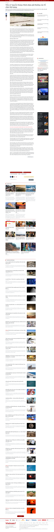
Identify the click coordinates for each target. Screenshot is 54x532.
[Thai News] (19, 520)
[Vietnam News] (34, 520)
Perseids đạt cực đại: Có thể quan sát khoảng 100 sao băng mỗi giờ (15, 483)
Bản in (6, 18)
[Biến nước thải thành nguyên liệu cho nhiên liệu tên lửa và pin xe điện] (31, 349)
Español (39, 0)
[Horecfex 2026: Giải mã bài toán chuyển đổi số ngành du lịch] (43, 91)
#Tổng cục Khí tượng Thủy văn (27, 172)
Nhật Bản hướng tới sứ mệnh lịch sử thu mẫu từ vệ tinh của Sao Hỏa (15, 314)
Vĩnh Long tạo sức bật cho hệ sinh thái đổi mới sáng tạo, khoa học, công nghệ (16, 339)
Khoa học (7, 2)
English (34, 0)
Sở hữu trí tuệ (21, 522)
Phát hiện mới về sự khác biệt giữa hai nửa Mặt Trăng (15, 423)
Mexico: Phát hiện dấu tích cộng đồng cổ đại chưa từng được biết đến (15, 262)
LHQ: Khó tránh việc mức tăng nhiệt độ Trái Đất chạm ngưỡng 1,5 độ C (10, 211)
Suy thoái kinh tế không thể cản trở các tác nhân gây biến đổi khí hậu (30, 193)
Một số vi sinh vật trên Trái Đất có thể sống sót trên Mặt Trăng (16, 296)
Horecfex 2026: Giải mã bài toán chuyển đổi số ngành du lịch (43, 97)
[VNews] (47, 520)
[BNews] (10, 520)
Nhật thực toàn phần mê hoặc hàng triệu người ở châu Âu (16, 500)
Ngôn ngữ (34, 522)
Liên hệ (46, 522)
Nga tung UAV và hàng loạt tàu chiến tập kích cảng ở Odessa (40, 117)
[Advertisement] (22, 164)
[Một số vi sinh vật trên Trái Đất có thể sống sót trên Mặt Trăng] (31, 298)
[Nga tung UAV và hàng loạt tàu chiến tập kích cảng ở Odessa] (46, 117)
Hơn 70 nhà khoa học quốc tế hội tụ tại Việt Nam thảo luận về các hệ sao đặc (15, 415)
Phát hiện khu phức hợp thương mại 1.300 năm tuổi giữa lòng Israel (16, 432)
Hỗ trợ (31, 522)
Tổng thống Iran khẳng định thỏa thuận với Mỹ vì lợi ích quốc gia (40, 124)
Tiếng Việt (32, 0)
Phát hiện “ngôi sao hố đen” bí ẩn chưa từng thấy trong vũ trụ (15, 475)
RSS (29, 522)
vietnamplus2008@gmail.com (24, 527)
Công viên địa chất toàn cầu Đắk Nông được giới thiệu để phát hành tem (20, 193)
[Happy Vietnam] (22, 520)
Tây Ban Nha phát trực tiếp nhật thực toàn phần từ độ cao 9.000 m (42, 15)
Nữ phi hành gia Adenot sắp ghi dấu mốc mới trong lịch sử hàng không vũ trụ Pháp (15, 458)
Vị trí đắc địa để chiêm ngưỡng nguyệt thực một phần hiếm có (15, 288)
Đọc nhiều (40, 13)
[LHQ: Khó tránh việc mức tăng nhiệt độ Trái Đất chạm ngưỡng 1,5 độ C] (10, 205)
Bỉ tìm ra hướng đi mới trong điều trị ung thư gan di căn (42, 20)
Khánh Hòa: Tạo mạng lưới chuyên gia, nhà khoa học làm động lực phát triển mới (16, 322)
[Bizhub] (13, 520)
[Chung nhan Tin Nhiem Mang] (44, 524)
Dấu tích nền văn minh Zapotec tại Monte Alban (17, 330)
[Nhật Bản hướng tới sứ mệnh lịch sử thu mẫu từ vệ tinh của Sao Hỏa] (31, 315)
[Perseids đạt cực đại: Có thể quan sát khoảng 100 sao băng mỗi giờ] (31, 485)
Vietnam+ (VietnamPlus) (11, 0)
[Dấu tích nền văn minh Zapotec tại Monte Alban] (31, 333)
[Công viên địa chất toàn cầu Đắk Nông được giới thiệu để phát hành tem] (21, 188)
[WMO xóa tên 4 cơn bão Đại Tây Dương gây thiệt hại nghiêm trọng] (10, 188)
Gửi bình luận (31, 179)
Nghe (40, 119)
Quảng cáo (43, 522)
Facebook (6, 14)
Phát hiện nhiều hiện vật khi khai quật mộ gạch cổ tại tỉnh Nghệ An (15, 492)
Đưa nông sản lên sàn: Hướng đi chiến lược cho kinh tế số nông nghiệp (40, 131)
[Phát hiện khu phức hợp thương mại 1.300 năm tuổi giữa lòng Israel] (31, 434)
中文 (41, 0)
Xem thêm (20, 516)
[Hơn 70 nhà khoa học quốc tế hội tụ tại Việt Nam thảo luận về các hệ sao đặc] (31, 417)
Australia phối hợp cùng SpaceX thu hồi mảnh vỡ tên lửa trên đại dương (16, 373)
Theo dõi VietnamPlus (26, 176)
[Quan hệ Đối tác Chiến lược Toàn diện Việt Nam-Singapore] (42, 63)
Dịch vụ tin (40, 522)
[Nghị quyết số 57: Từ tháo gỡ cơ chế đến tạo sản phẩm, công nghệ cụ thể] (31, 442)
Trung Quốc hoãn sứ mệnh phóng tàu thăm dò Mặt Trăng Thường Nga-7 (15, 271)
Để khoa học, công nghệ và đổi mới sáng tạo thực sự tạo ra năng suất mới (15, 449)
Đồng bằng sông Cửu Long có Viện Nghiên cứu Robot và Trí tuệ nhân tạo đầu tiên (16, 390)
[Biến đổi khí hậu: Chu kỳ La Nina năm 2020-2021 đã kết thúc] (21, 205)
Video (40, 74)
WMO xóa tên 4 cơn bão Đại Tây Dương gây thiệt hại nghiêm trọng (10, 193)
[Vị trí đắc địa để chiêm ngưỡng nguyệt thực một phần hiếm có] (31, 290)
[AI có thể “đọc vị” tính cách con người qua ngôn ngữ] (31, 281)
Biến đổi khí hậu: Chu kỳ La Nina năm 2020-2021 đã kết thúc (20, 211)
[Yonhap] (28, 520)
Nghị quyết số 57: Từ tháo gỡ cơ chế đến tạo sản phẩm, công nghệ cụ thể (15, 440)
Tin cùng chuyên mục (10, 260)
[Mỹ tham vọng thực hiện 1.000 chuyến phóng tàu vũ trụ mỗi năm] (31, 307)
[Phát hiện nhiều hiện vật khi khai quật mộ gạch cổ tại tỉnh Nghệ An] (31, 494)
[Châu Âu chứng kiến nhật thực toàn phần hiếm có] (31, 511)
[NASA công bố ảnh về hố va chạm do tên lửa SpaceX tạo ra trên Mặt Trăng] (31, 367)
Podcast (40, 113)
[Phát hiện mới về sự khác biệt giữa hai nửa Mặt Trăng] (31, 426)
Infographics (41, 58)
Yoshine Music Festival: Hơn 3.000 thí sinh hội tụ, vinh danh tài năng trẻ (42, 84)
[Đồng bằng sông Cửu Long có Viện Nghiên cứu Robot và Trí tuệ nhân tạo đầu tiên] (31, 392)
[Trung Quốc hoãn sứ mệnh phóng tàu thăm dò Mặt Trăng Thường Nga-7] (31, 273)
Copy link (6, 19)
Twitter (6, 16)
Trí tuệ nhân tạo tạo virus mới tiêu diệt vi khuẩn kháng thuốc (42, 24)
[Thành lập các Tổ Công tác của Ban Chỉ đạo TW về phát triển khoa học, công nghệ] (31, 358)
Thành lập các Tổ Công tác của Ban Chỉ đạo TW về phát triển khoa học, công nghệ (15, 356)
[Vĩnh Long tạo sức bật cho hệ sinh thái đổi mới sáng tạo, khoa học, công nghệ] (31, 341)
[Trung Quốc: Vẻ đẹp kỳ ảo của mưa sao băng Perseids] (31, 468)
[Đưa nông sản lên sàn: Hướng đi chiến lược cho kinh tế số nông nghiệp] (46, 131)
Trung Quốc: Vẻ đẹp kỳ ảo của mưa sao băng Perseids (15, 466)
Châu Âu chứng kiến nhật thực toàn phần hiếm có (15, 509)
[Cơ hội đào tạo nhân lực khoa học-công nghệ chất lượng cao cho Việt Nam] (31, 409)
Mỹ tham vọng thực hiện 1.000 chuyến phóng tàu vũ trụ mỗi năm (16, 305)
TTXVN (37, 522)
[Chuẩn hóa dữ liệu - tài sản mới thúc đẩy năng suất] (31, 400)
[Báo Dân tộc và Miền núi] (6, 520)
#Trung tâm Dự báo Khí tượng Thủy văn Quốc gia (16, 172)
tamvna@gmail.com (36, 525)
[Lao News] (17, 520)
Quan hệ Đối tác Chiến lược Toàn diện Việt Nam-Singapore (42, 69)
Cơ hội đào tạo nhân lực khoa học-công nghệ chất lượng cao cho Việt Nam (15, 407)
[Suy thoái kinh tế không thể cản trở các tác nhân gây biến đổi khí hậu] (31, 188)
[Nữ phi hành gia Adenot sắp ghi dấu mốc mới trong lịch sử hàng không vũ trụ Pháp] (31, 459)
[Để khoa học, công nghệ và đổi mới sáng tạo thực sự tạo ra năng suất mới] (31, 451)
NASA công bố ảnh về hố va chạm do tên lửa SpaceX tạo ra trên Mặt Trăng (15, 365)
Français (37, 0)
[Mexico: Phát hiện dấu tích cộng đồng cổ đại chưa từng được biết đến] (31, 264)
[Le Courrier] (39, 520)
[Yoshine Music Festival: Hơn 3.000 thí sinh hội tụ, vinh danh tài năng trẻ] (43, 79)
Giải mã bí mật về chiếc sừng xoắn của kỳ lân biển (14, 381)
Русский (43, 0)
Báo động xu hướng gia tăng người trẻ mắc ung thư (42, 28)
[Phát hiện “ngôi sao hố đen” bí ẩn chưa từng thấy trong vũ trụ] (31, 477)
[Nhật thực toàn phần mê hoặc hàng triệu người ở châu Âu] (31, 502)
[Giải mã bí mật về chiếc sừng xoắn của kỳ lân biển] (31, 384)
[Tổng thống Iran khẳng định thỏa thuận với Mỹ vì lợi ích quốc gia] (46, 124)
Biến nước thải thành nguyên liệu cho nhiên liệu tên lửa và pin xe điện (15, 347)
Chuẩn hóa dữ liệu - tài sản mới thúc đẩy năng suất (15, 398)
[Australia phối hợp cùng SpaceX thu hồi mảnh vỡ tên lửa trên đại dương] (31, 375)
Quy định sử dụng (26, 522)
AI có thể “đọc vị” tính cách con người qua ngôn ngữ (15, 279)
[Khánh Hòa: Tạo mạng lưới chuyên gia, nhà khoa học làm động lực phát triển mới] (31, 324)
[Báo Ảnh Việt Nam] (44, 520)
